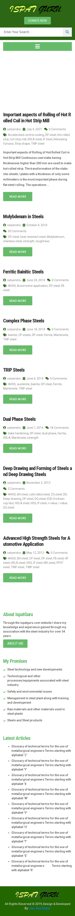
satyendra (14, 129)
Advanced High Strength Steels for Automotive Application (36, 541)
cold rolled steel (39, 494)
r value (63, 503)
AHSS (12, 285)
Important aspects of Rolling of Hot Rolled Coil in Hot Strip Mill (37, 118)
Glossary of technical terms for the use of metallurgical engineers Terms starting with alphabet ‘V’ (41, 808)
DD (65, 494)
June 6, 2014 (34, 378)
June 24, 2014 (35, 280)
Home (11, 79)
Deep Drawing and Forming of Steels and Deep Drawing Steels (37, 471)
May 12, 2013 (35, 552)
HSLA (6, 437)
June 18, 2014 (35, 329)
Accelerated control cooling (26, 135)
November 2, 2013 (38, 482)
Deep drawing (12, 498)
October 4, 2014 (36, 225)
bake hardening (18, 433)
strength (28, 241)
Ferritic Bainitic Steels (23, 272)
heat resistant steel (33, 236)
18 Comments (59, 427)
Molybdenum (55, 236)
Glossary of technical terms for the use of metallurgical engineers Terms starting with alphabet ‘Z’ (41, 751)
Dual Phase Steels (19, 419)
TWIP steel (32, 567)
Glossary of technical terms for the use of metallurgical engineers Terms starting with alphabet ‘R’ (41, 866)
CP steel (34, 558)
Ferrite (48, 335)
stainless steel (12, 241)
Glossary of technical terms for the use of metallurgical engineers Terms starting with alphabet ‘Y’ (41, 765)
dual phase (49, 433)
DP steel (50, 135)
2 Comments (16, 488)
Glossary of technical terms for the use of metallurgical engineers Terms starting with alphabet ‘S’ (41, 851)
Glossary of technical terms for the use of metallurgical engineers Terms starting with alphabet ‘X (41, 779)
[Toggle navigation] (37, 46)
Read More (17, 196)
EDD (49, 498)
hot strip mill (18, 139)
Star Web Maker (40, 908)
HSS (33, 503)
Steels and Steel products (24, 720)
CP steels (24, 335)
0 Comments (57, 129)
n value (52, 503)
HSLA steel (35, 139)
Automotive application (32, 285)
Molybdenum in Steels (23, 216)
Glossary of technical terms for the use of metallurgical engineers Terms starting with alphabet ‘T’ (41, 837)
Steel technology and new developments (34, 669)
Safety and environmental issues (29, 691)
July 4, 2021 (34, 129)
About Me (15, 643)
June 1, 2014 (34, 427)
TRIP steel (37, 143)
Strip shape (22, 143)
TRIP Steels (14, 370)
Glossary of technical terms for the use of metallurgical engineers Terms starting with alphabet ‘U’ (41, 823)
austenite (23, 384)
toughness (43, 241)
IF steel (47, 139)
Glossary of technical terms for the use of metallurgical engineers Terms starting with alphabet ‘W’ (41, 794)
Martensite (61, 335)
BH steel (22, 494)
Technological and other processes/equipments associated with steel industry (38, 680)
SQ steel (8, 507)
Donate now (37, 20)
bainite (12, 335)
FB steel (58, 558)
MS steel (49, 562)
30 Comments (16, 231)
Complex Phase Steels (23, 321)
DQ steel (40, 498)
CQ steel (56, 494)
